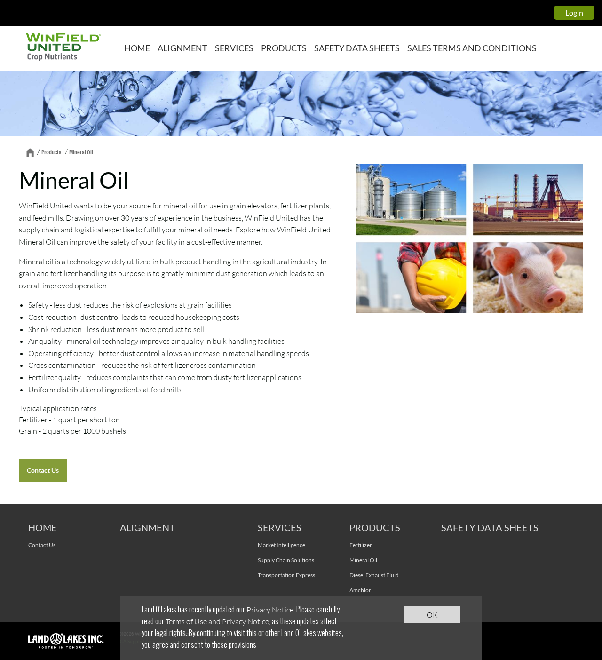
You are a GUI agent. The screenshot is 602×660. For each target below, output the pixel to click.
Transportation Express (286, 575)
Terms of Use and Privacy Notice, (218, 621)
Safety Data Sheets (490, 527)
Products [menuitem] (284, 48)
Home (42, 527)
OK (432, 614)
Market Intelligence (281, 545)
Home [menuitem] (137, 48)
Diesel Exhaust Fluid (374, 575)
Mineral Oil (363, 560)
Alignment (147, 527)
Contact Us (43, 470)
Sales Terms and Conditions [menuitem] (472, 48)
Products (51, 151)
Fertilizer (360, 545)
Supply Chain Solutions (286, 560)
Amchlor (360, 590)
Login (574, 12)
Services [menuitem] (234, 48)
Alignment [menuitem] (182, 48)
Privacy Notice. (270, 609)
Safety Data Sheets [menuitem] (357, 48)
